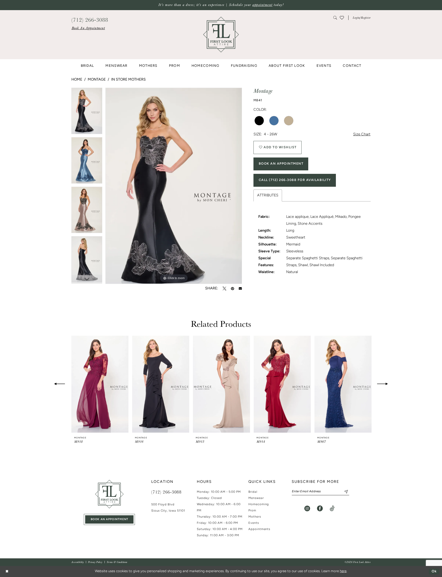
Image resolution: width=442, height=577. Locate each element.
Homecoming (258, 504)
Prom (252, 510)
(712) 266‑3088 (166, 492)
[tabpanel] (86, 112)
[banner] (221, 34)
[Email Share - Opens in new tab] (240, 288)
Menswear (256, 498)
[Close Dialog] (7, 571)
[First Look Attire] (109, 494)
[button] (361, 18)
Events (253, 523)
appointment (262, 5)
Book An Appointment (281, 164)
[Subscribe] (344, 491)
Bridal (252, 491)
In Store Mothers (128, 80)
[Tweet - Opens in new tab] (224, 288)
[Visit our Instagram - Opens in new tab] (307, 508)
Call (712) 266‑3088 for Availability (295, 180)
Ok (434, 571)
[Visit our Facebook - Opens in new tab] (320, 508)
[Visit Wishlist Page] (341, 17)
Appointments (259, 529)
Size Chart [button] (361, 134)
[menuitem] (88, 28)
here (343, 571)
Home (76, 80)
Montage (97, 80)
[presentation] (99, 384)
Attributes (267, 195)
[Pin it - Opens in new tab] (232, 288)
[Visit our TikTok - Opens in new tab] (332, 508)
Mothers (254, 516)
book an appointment (109, 519)
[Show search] (335, 18)
